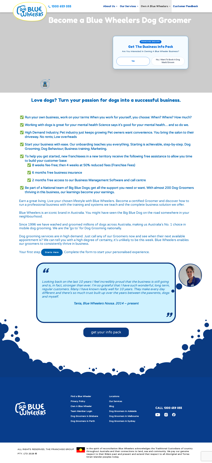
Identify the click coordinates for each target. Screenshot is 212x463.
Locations (114, 396)
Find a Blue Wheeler (81, 396)
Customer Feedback (185, 6)
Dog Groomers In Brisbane (84, 416)
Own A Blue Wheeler (81, 406)
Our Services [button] (128, 6)
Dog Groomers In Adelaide (123, 411)
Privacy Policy (78, 401)
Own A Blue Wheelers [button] (155, 6)
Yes (133, 61)
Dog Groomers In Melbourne (124, 416)
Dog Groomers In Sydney (122, 421)
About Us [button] (109, 6)
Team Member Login (81, 411)
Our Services (115, 401)
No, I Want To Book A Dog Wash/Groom (168, 61)
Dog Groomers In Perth (83, 421)
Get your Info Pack (106, 332)
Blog (111, 406)
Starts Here (52, 252)
